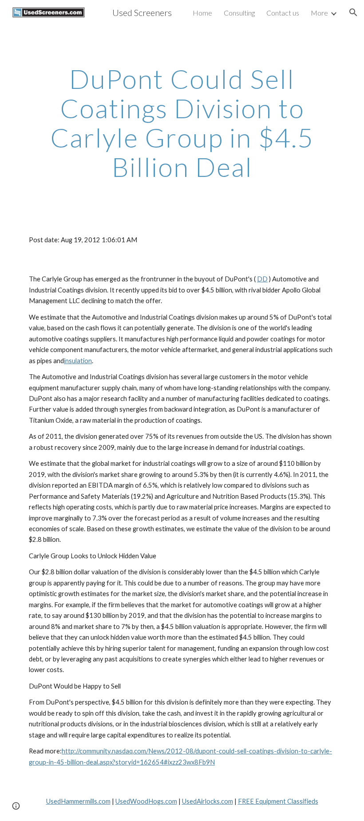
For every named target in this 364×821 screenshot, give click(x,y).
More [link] (319, 12)
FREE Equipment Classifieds (278, 801)
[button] (353, 12)
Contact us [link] (282, 12)
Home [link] (202, 12)
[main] (182, 122)
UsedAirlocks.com (207, 801)
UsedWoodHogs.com (146, 801)
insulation (78, 360)
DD (262, 279)
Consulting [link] (239, 12)
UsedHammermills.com (78, 801)
